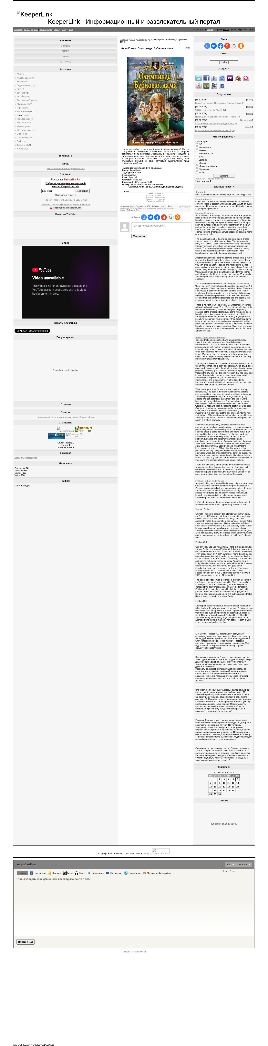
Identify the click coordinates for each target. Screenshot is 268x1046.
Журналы (21, 104)
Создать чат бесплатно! (134, 951)
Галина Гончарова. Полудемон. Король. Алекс (218, 103)
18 (228, 787)
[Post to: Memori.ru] (246, 78)
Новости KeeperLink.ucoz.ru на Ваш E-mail (66, 200)
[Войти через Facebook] (157, 217)
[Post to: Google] (214, 78)
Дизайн (20, 96)
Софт (19, 141)
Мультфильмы (24, 130)
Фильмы (21, 145)
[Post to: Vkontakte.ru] (222, 86)
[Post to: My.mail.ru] (206, 86)
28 (210, 794)
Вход (64, 29)
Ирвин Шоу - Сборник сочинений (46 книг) (216, 117)
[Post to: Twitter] (198, 78)
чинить (160, 208)
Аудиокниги (22, 78)
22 (215, 790)
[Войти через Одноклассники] (177, 217)
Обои (19, 134)
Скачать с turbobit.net (155, 195)
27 (237, 790)
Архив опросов (215, 179)
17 (224, 787)
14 (210, 787)
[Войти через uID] (144, 217)
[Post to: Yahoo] (230, 78)
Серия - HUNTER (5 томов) (208, 110)
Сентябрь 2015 (224, 772)
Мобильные (22, 122)
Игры (19, 108)
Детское (21, 93)
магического (169, 208)
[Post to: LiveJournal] (214, 86)
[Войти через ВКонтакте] (150, 217)
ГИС (19, 89)
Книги (19, 115)
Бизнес (20, 81)
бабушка (133, 208)
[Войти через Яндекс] (164, 217)
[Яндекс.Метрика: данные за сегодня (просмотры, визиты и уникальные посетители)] (65, 429)
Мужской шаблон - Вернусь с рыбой (213, 130)
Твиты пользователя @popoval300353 (66, 168)
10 (224, 783)
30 (219, 794)
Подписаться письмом (65, 195)
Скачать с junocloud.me (155, 199)
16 (219, 787)
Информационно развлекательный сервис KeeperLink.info (65, 417)
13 (237, 783)
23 (219, 790)
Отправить (139, 236)
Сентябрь (142, 39)
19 (233, 787)
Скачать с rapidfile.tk (155, 201)
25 (228, 790)
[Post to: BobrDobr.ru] (238, 78)
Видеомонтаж (23, 85)
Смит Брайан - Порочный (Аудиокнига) (214, 123)
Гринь (122, 210)
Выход (57, 29)
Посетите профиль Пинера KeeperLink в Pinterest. (65, 204)
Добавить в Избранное (26, 458)
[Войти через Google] (171, 217)
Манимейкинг (23, 119)
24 (224, 790)
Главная (18, 29)
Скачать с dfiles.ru (155, 193)
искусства (124, 208)
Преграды (142, 208)
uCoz (149, 853)
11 (228, 783)
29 (215, 794)
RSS (71, 29)
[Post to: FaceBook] (206, 78)
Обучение (22, 137)
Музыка (21, 126)
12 (233, 783)
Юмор (20, 148)
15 (215, 787)
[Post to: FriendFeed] (222, 78)
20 (237, 787)
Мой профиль (31, 29)
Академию (151, 208)
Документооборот (26, 100)
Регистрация (45, 29)
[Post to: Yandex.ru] (198, 86)
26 (233, 790)
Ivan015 (163, 206)
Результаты (200, 179)
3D (18, 74)
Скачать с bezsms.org (155, 197)
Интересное (23, 111)
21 (210, 790)
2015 (132, 39)
